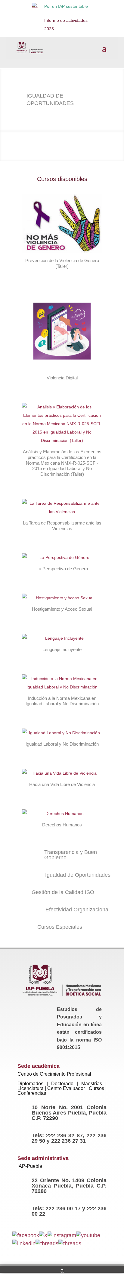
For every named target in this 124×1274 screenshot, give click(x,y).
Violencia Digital (62, 377)
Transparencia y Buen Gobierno (70, 855)
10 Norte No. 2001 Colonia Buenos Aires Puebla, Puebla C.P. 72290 (69, 1112)
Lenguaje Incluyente (62, 649)
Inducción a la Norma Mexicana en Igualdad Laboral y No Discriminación (62, 701)
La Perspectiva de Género (62, 568)
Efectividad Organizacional (77, 910)
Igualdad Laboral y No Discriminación (62, 744)
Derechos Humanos (62, 824)
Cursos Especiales (59, 927)
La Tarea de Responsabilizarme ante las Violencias (62, 525)
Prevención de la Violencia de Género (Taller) (62, 263)
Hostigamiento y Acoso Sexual (62, 609)
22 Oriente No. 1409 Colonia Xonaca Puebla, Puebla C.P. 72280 (69, 1185)
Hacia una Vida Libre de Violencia (62, 784)
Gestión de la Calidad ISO (63, 892)
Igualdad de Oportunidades (77, 875)
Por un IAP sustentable (66, 6)
